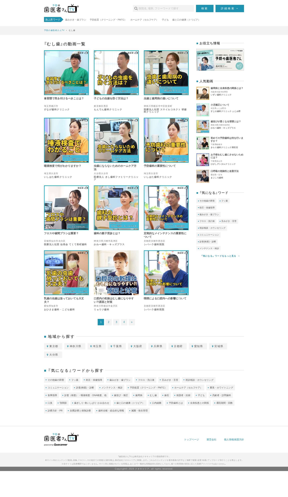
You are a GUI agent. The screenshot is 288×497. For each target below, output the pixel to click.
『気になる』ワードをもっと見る (218, 256)
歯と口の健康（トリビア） (186, 19)
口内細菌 (156, 403)
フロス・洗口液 (207, 221)
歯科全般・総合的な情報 (111, 410)
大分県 (53, 354)
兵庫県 (158, 346)
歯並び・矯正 (121, 395)
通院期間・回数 (224, 403)
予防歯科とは (176, 403)
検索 (204, 8)
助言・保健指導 (207, 207)
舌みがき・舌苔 (228, 221)
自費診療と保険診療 (80, 410)
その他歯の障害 (207, 201)
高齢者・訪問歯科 (221, 395)
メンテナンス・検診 (112, 387)
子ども (165, 19)
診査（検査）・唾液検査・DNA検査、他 (85, 395)
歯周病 (138, 395)
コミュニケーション (209, 235)
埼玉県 (97, 346)
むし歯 (153, 395)
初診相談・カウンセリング (213, 228)
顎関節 (63, 403)
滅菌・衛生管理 (139, 410)
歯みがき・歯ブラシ (75, 19)
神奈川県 (75, 346)
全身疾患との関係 (199, 403)
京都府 (178, 346)
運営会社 (211, 439)
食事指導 (52, 395)
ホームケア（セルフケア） (144, 19)
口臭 (50, 403)
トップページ (191, 439)
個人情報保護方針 (234, 439)
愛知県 (198, 346)
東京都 (53, 346)
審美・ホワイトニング (221, 387)
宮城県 (218, 346)
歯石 (166, 395)
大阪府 (137, 346)
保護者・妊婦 (183, 395)
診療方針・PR (55, 410)
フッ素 (224, 201)
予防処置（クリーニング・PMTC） (108, 19)
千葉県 (117, 346)
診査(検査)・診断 (208, 241)
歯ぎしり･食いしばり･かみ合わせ (91, 403)
